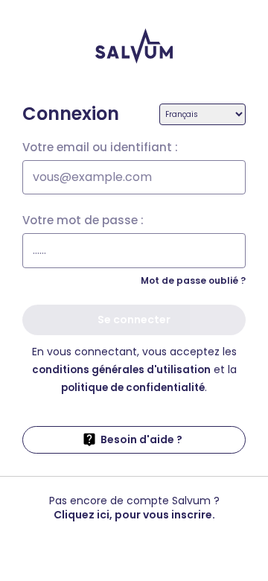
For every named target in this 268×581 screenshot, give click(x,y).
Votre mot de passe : (83, 220)
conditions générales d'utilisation (121, 370)
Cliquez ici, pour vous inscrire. (134, 514)
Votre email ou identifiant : (100, 147)
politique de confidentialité (133, 388)
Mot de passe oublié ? (193, 280)
